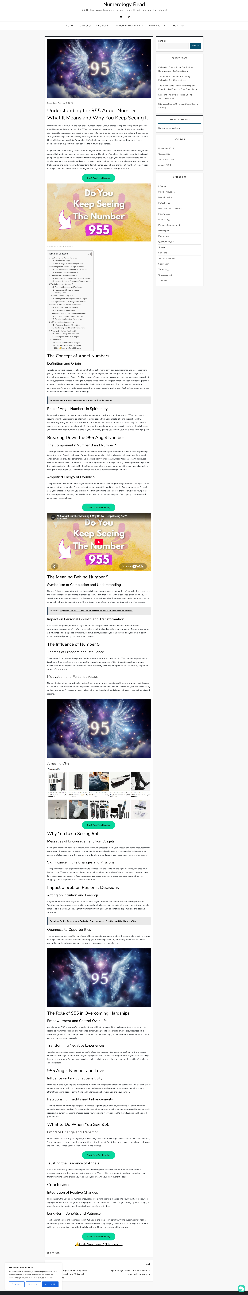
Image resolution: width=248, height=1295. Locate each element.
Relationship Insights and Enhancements (70, 328)
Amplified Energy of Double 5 (66, 272)
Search (162, 41)
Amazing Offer (60, 293)
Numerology (164, 219)
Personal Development (169, 225)
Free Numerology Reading (129, 26)
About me (68, 26)
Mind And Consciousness (170, 208)
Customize (16, 1284)
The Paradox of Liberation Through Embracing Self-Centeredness (174, 78)
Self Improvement (166, 258)
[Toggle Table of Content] (88, 254)
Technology (163, 269)
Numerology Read (124, 4)
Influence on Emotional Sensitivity (67, 325)
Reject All (33, 1284)
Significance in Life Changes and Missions (70, 301)
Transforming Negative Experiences (68, 319)
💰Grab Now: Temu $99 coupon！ (71, 348)
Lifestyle (162, 186)
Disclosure (102, 26)
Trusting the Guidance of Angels (67, 337)
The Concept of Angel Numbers (64, 258)
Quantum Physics (166, 241)
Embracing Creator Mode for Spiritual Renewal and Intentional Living (175, 69)
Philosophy (163, 230)
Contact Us (85, 26)
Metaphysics (164, 203)
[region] (33, 1276)
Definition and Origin (62, 261)
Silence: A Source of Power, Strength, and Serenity (178, 106)
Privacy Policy (156, 26)
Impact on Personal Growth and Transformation (73, 281)
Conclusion (56, 339)
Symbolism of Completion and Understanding (72, 278)
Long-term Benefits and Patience (68, 345)
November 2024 (166, 148)
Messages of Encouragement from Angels (71, 299)
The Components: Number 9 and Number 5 (71, 270)
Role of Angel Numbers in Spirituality (69, 263)
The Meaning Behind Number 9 (64, 275)
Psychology (163, 236)
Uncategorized (165, 275)
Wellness (162, 280)
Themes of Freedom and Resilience (68, 287)
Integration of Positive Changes (68, 342)
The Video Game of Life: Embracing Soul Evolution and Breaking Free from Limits (177, 87)
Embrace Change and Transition (67, 334)
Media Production (166, 191)
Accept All (50, 1284)
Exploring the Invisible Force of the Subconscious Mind (175, 96)
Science (161, 247)
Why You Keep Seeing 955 (62, 295)
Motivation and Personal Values (67, 290)
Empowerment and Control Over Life (69, 316)
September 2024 (166, 159)
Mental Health (165, 197)
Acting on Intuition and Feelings (67, 307)
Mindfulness (164, 214)
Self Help (162, 252)
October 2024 (165, 154)
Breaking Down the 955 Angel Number (67, 266)
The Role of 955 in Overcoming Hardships (68, 313)
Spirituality (53, 1253)
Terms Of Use (177, 26)
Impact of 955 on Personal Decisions (66, 304)
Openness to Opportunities (65, 310)
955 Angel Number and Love (63, 322)
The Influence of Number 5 (62, 284)
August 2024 (164, 165)
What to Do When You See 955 (64, 331)
